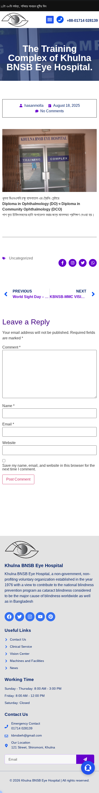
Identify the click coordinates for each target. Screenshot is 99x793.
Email (8, 424)
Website (9, 443)
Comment (11, 347)
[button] (50, 19)
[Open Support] (88, 768)
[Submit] (85, 759)
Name (8, 406)
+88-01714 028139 (82, 20)
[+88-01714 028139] (60, 20)
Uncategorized (21, 258)
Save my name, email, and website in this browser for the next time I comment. (48, 467)
